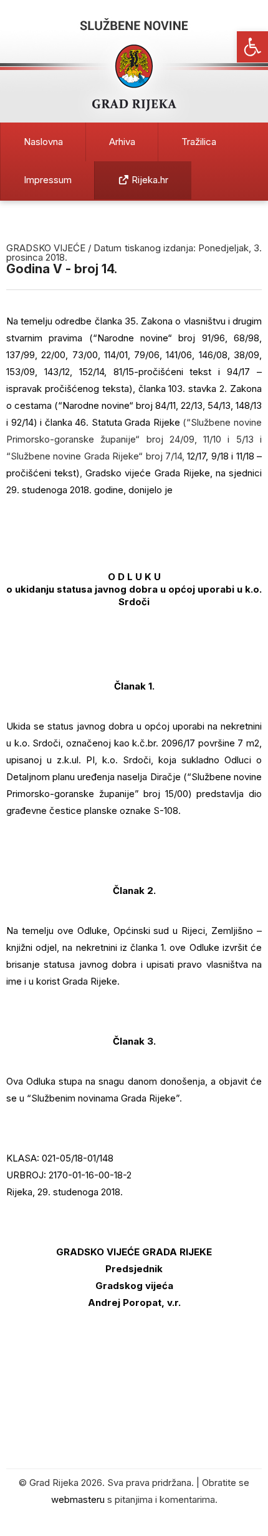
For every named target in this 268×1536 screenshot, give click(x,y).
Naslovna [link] (43, 142)
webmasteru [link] (78, 1499)
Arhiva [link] (122, 142)
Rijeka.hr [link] (148, 180)
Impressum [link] (48, 180)
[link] (252, 47)
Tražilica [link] (198, 142)
